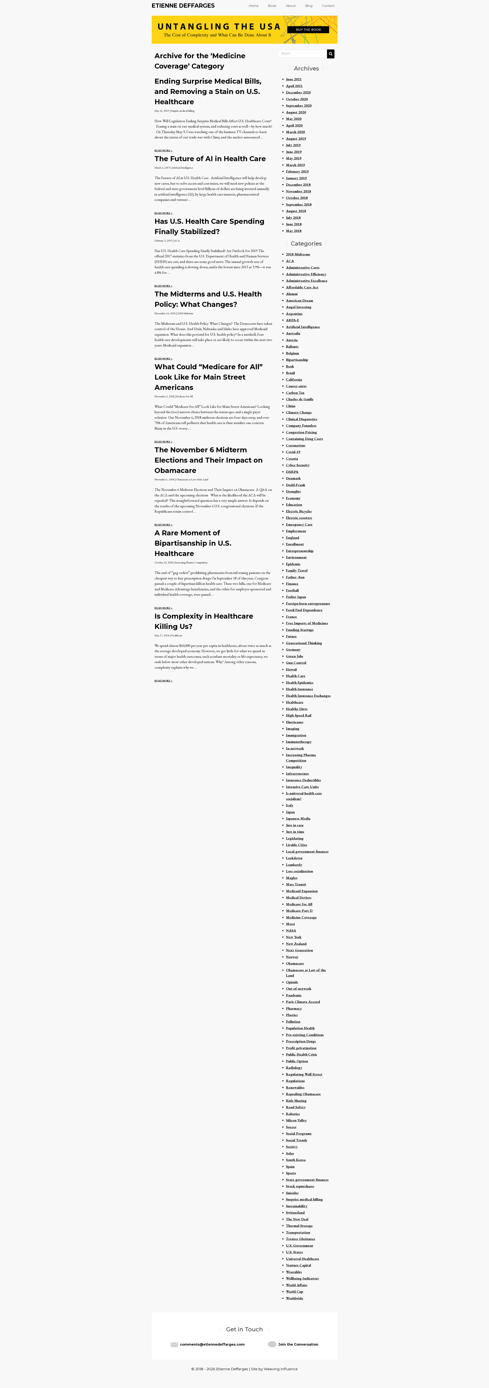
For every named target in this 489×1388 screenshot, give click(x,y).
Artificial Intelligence (182, 167)
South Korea (296, 1159)
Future (291, 636)
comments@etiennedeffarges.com (212, 1344)
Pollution (293, 1021)
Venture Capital (298, 1265)
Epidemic (293, 564)
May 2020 (293, 118)
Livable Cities (296, 844)
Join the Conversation (298, 1344)
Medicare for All (184, 396)
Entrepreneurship (299, 550)
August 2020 (296, 112)
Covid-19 (293, 451)
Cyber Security (298, 465)
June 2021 (294, 79)
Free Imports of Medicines (307, 623)
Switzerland (295, 1212)
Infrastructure (297, 773)
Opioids (292, 982)
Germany (293, 649)
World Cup (294, 1291)
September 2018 (299, 204)
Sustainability (296, 1206)
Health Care (295, 675)
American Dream (299, 300)
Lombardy (294, 864)
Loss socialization (299, 871)
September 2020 (299, 105)
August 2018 (296, 210)
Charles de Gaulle (299, 399)
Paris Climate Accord (303, 1001)
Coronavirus (295, 445)
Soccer (291, 1127)
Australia (293, 333)
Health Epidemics (299, 682)
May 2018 (293, 230)
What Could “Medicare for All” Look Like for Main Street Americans (209, 377)
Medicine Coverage (301, 917)
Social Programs (299, 1133)
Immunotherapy (299, 741)
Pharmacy (294, 1008)
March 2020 (295, 131)
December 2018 (298, 184)
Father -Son (295, 577)
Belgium (292, 353)
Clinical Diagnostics (301, 419)
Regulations (295, 1080)
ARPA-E (292, 320)
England (292, 537)
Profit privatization (301, 1047)
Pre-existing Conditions (305, 1034)
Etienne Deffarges (183, 5)
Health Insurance (299, 689)
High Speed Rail (298, 715)
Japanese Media (298, 818)
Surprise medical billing (182, 110)
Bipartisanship (297, 359)
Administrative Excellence (306, 280)
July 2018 (293, 217)
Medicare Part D (299, 910)
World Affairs (296, 1285)
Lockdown (294, 858)
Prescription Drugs (301, 1041)
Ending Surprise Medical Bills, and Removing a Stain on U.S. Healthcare (208, 91)
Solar (290, 1153)
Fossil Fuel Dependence (304, 610)
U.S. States (294, 1252)
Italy (289, 805)
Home (253, 6)
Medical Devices (298, 897)
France (291, 616)
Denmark (293, 478)
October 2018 (297, 197)
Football (292, 590)
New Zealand (296, 943)
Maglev (292, 877)
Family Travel (297, 570)
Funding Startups (300, 629)
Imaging (292, 728)
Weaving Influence (281, 1369)
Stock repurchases (300, 1186)
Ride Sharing (296, 1100)
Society (292, 1146)
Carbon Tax (295, 392)
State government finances (307, 1179)
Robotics (293, 1113)
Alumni (292, 293)
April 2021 (294, 85)
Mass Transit (296, 884)
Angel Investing (298, 307)
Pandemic (294, 995)
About (291, 6)
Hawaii (291, 669)
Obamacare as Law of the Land (192, 479)
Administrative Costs (303, 267)
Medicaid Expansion (302, 891)
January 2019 (296, 178)
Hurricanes (294, 722)
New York (293, 937)
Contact (328, 6)
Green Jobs (294, 656)
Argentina (294, 313)
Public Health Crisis (301, 1054)
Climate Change (299, 412)
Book (272, 6)
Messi (290, 923)
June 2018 (294, 224)
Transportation (298, 1232)
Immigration (296, 735)
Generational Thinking (304, 643)
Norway (292, 956)
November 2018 (298, 191)
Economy (293, 498)
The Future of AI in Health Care (210, 158)
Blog (309, 6)
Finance (292, 583)
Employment (296, 530)
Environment (296, 557)
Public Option (297, 1061)
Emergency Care (299, 524)
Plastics (292, 1014)
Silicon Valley (296, 1120)
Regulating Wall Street (304, 1074)
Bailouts (292, 346)
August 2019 (296, 138)
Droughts (293, 491)
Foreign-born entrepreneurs (308, 603)
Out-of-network (298, 988)
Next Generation (299, 950)
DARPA (292, 471)
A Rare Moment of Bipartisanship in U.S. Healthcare (193, 543)
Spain (290, 1166)
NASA (291, 930)
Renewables (295, 1087)
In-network (295, 748)
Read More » (163, 150)
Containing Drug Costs (304, 438)
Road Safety (296, 1107)
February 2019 (297, 171)
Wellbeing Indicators (302, 1278)
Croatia (292, 458)
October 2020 (297, 99)
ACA (177, 240)
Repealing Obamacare (303, 1093)
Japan (290, 812)
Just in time (295, 831)
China (290, 405)
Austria (292, 340)
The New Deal (297, 1219)
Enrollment (295, 544)
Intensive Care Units (302, 786)
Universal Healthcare (302, 1258)
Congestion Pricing (301, 432)
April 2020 (294, 125)
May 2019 (293, 158)
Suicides (292, 1192)
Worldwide (294, 1298)
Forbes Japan (296, 596)
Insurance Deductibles (303, 780)
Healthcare (176, 635)
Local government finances (307, 851)
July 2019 (293, 145)
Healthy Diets (297, 708)
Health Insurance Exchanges (308, 695)
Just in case (295, 825)
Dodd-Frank (295, 484)
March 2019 (295, 164)
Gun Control (296, 662)
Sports (291, 1173)
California (294, 379)
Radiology (294, 1067)
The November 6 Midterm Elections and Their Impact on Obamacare (209, 460)
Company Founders (301, 425)
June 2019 (294, 151)
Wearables (294, 1271)
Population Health (300, 1028)
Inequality (294, 766)
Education (294, 504)
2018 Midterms (185, 313)
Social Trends (296, 1140)
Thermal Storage (299, 1225)
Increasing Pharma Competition (191, 562)
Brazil (290, 372)
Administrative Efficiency (306, 274)
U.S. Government (299, 1245)
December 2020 (298, 92)
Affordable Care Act (302, 287)
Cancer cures (296, 386)
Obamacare (295, 963)
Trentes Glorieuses (300, 1238)
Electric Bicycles (299, 511)
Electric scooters (299, 517)
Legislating (295, 838)
